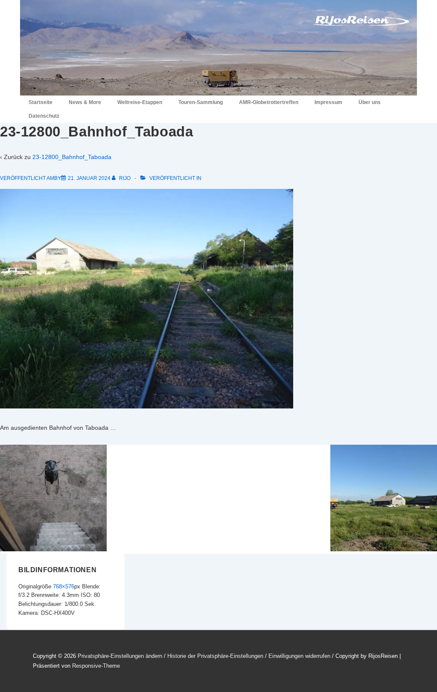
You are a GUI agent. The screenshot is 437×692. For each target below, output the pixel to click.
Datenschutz (44, 116)
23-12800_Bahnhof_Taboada (71, 156)
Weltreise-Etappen (139, 102)
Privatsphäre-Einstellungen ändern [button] (120, 656)
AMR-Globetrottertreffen (268, 102)
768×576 (63, 586)
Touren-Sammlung (200, 102)
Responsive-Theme (96, 666)
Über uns (369, 102)
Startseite (40, 102)
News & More (85, 102)
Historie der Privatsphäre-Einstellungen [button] (215, 656)
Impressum (328, 102)
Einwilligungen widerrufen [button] (299, 656)
